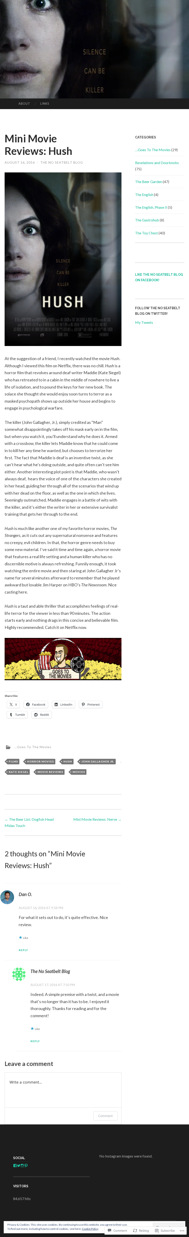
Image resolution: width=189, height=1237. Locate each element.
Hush (67, 761)
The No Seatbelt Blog (61, 162)
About (24, 103)
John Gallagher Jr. (97, 761)
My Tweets (144, 322)
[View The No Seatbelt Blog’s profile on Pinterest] (26, 1165)
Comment (105, 1116)
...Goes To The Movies (32, 747)
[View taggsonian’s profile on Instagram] (22, 1165)
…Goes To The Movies (153, 149)
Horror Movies (40, 761)
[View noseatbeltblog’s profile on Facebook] (15, 1165)
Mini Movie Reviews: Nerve (97, 819)
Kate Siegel (18, 772)
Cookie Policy (90, 1229)
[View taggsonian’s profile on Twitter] (19, 1165)
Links (44, 103)
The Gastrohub (147, 220)
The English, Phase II (151, 207)
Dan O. (25, 894)
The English (144, 194)
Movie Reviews (50, 772)
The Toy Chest (146, 233)
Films (13, 761)
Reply (23, 950)
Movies (79, 772)
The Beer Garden (148, 181)
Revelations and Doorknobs (157, 162)
